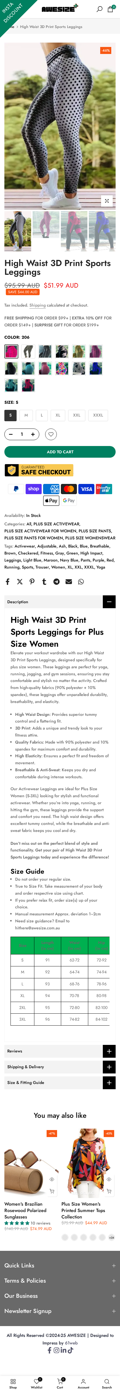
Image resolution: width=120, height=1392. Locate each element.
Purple (98, 560)
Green (72, 553)
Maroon (51, 560)
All (29, 524)
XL (70, 567)
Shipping (37, 305)
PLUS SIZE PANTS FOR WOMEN (33, 538)
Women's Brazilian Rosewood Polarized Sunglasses (25, 1210)
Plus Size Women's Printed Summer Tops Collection (83, 1210)
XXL (78, 567)
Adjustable (47, 546)
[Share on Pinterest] (32, 581)
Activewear (25, 546)
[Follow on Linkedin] (63, 1352)
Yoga (100, 567)
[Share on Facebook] (7, 581)
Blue (84, 546)
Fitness (46, 553)
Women (58, 567)
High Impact (91, 553)
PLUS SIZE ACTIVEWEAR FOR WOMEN (40, 531)
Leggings (12, 560)
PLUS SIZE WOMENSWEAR (90, 538)
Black (72, 546)
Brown (10, 553)
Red (110, 560)
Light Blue (32, 560)
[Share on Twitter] (20, 581)
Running (12, 567)
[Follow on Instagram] (56, 1352)
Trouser (42, 567)
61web (71, 1343)
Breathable (99, 546)
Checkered (28, 553)
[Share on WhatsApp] (81, 581)
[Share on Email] (69, 581)
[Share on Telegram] (56, 581)
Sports (27, 567)
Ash (62, 546)
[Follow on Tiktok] (70, 1352)
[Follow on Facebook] (49, 1352)
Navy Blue (69, 560)
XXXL (89, 567)
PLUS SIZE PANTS (95, 531)
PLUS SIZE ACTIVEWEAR (56, 524)
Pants (85, 560)
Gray (59, 553)
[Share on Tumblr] (44, 581)
